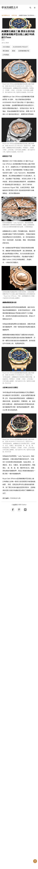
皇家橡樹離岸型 (23, 51)
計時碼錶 (6, 55)
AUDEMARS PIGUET (20, 47)
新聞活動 (14, 15)
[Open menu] (34, 8)
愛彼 (13, 51)
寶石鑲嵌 (6, 51)
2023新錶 (6, 47)
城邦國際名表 (6, 15)
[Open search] (30, 8)
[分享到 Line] (25, 509)
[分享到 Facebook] (12, 509)
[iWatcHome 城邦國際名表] (10, 7)
